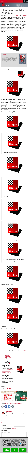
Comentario (4, 430)
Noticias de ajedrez (13, 6)
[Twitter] (9, 406)
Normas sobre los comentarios (7, 422)
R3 (7, 363)
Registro (14, 428)
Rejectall (14, 450)
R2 (5, 363)
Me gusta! (18, 15)
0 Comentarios (24, 15)
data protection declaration (13, 446)
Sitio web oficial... (8, 388)
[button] (9, 1)
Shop (2, 1)
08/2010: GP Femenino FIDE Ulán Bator (13, 403)
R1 (10, 362)
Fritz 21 (4, 54)
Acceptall (22, 450)
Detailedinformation (6, 450)
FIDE (25, 350)
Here (20, 443)
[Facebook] (5, 406)
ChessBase (9, 411)
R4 (9, 363)
